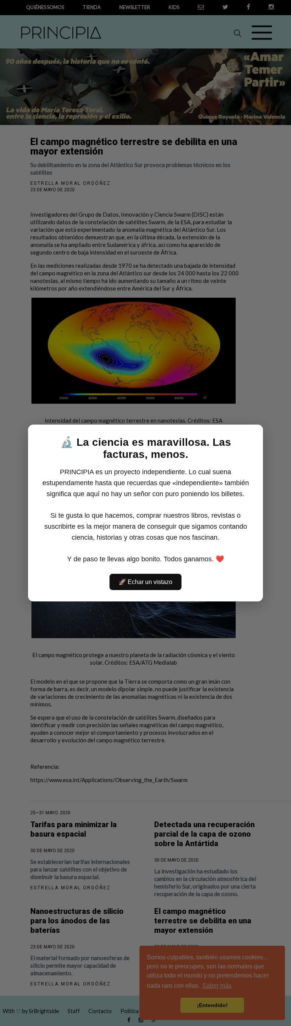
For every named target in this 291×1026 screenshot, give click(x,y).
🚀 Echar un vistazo (145, 582)
